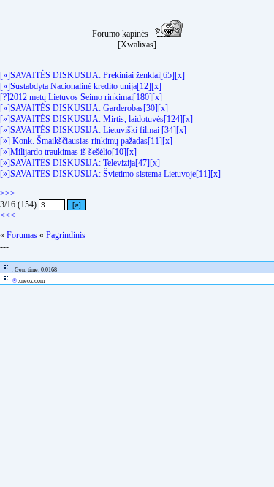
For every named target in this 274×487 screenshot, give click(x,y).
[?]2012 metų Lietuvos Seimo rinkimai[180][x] (81, 97)
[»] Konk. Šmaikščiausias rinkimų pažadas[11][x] (86, 141)
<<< (7, 215)
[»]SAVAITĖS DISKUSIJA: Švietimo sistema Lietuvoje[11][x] (110, 174)
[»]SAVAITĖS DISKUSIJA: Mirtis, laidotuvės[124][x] (96, 119)
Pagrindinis (65, 235)
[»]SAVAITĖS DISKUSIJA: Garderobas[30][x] (84, 108)
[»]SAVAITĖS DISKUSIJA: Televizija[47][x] (80, 163)
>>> (7, 193)
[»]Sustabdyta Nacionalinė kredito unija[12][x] (80, 86)
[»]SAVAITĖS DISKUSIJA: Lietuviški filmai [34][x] (93, 130)
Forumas (22, 235)
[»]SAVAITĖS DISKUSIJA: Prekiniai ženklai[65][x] (92, 75)
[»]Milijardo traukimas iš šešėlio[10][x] (68, 152)
